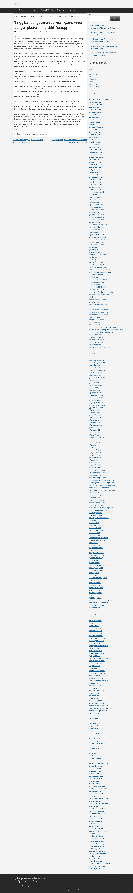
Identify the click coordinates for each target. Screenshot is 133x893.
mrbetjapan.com (95, 748)
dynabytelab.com (96, 112)
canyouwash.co (95, 368)
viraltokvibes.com (96, 678)
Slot (31, 10)
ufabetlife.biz (94, 435)
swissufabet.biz (95, 423)
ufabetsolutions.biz (96, 438)
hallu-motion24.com (97, 818)
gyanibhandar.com (96, 408)
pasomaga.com (95, 598)
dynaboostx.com (95, 177)
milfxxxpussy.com (96, 568)
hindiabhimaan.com (96, 856)
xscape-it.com (94, 498)
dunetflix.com (94, 563)
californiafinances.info (97, 788)
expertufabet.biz (95, 415)
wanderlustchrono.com (98, 237)
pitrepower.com (95, 833)
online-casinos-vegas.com (99, 844)
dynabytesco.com (96, 205)
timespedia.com (95, 728)
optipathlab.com (95, 109)
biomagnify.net (95, 608)
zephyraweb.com (96, 144)
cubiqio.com (94, 212)
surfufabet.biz (94, 443)
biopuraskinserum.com (98, 786)
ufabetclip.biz (94, 413)
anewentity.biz (94, 751)
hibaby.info (93, 297)
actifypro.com (94, 175)
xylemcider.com (95, 590)
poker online (94, 87)
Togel (59, 10)
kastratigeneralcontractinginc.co (101, 483)
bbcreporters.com (96, 475)
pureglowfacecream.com (99, 743)
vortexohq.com (95, 222)
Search (91, 15)
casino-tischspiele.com (98, 711)
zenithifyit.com (94, 139)
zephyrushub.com (96, 107)
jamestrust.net (94, 716)
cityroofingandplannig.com (99, 510)
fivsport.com (94, 550)
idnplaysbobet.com (96, 285)
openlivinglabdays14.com (99, 488)
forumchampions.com (97, 638)
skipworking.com (95, 721)
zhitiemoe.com (95, 583)
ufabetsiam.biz (94, 420)
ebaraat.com (94, 388)
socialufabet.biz (95, 440)
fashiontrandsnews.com (98, 473)
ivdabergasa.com (95, 513)
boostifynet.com (95, 162)
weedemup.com (95, 302)
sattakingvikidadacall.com (99, 287)
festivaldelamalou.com (98, 643)
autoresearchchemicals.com (100, 864)
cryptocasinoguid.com (97, 478)
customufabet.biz (96, 450)
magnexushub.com (96, 395)
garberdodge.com (96, 648)
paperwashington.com (97, 300)
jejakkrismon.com (95, 731)
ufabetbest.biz (94, 445)
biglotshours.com (96, 400)
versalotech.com (95, 195)
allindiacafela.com (96, 826)
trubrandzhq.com (95, 159)
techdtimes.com (95, 373)
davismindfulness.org (97, 340)
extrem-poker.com (96, 530)
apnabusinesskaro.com (98, 866)
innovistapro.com (95, 182)
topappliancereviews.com (99, 851)
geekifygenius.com (96, 250)
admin (41, 31)
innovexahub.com (96, 124)
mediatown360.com (97, 836)
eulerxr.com (93, 247)
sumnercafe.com (95, 560)
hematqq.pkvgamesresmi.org (31, 886)
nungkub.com (94, 585)
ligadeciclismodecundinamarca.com (103, 327)
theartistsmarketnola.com (99, 803)
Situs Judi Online (69, 10)
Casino (36, 10)
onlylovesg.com (95, 277)
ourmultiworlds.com (97, 628)
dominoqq (93, 82)
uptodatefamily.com (97, 570)
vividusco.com (94, 134)
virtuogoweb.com (96, 398)
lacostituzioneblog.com (98, 578)
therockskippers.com (97, 821)
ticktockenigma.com (97, 245)
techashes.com (95, 365)
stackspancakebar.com (98, 808)
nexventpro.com (95, 165)
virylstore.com (94, 666)
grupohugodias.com (97, 540)
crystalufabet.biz (95, 458)
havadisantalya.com (97, 370)
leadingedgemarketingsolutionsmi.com (104, 480)
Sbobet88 (45, 10)
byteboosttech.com (97, 393)
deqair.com (93, 543)
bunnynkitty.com (95, 768)
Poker (53, 10)
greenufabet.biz (95, 428)
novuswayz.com (95, 172)
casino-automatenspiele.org (100, 708)
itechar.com (93, 380)
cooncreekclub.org (96, 631)
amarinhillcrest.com (96, 691)
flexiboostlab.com (96, 185)
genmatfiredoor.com (97, 262)
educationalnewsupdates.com (100, 99)
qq (90, 77)
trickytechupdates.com (98, 854)
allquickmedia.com (96, 738)
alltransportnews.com (97, 470)
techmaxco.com (95, 197)
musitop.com (94, 573)
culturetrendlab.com (97, 240)
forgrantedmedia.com (97, 653)
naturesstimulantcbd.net (98, 603)
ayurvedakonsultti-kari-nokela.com (102, 490)
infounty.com (94, 523)
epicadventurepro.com (98, 225)
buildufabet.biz (95, 468)
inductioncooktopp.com (98, 312)
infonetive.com (95, 781)
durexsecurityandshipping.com (101, 508)
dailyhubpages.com (96, 282)
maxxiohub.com (95, 142)
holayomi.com (94, 325)
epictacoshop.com (96, 783)
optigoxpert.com (95, 170)
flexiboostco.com (96, 102)
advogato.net (94, 696)
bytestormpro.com (96, 235)
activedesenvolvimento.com (100, 280)
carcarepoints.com (96, 535)
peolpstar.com (94, 656)
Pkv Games (23, 10)
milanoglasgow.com (97, 813)
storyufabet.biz (95, 453)
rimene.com (93, 796)
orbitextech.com (95, 252)
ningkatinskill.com (96, 548)
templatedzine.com (96, 553)
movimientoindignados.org (99, 565)
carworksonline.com (97, 661)
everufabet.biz (94, 463)
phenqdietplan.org (96, 558)
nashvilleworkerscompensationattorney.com (106, 330)
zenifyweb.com (95, 257)
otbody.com (94, 713)
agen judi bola (32, 878)
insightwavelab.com (97, 227)
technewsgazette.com (98, 741)
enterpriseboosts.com (97, 703)
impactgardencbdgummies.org (101, 600)
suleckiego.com (95, 869)
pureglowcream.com (97, 758)
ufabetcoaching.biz (96, 337)
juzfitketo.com (94, 595)
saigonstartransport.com (98, 776)
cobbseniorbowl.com (97, 503)
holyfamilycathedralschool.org (101, 332)
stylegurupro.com (96, 207)
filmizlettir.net (94, 626)
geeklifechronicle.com (97, 215)
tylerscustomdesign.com (98, 658)
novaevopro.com (95, 154)
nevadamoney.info (96, 793)
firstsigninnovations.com (98, 646)
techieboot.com (95, 375)
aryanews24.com (95, 495)
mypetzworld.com (96, 520)
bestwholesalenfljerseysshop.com (102, 485)
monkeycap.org (95, 686)
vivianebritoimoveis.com (98, 681)
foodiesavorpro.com (97, 220)
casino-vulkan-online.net (98, 831)
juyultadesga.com (96, 515)
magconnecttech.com (97, 255)
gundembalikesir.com (97, 378)
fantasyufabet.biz (96, 418)
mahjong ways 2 (39, 882)
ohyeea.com (94, 580)
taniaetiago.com (95, 593)
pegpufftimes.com (96, 633)
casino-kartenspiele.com (98, 706)
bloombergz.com (96, 701)
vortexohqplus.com (96, 187)
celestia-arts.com (96, 636)
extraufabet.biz (95, 433)
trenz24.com (94, 718)
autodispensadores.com (98, 310)
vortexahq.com (95, 137)
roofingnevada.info (96, 317)
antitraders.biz (94, 493)
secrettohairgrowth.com (98, 763)
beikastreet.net (94, 623)
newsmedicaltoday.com (98, 315)
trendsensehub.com (96, 242)
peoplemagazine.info (97, 363)
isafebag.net (94, 698)
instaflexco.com (95, 180)
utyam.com (93, 575)
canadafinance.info (96, 791)
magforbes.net (94, 683)
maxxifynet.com (95, 122)
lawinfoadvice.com (96, 555)
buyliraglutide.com (96, 403)
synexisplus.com (95, 117)
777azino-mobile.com (97, 500)
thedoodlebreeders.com (98, 538)
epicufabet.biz (94, 455)
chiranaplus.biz (94, 806)
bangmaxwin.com (96, 778)
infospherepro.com (96, 217)
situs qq (17, 880)
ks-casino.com (94, 533)
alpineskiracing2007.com (98, 828)
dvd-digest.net (94, 801)
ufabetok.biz (94, 460)
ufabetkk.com (94, 736)
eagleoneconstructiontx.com (100, 272)
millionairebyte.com (96, 342)
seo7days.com (94, 756)
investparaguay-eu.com (98, 525)
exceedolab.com (95, 200)
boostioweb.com (95, 104)
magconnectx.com (96, 320)
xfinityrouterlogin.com (97, 846)
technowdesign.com (97, 505)
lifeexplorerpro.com (96, 230)
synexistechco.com (96, 129)
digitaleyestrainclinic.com (98, 839)
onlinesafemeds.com (97, 405)
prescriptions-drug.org (97, 673)
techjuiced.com (95, 390)
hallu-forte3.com (95, 816)
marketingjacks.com (97, 849)
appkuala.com (94, 753)
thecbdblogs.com (96, 861)
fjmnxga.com (94, 773)
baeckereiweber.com (97, 360)
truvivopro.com (95, 132)
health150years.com (97, 671)
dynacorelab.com (96, 127)
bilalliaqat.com (94, 307)
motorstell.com (95, 668)
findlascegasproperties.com (99, 265)
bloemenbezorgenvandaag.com (101, 761)
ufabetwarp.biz (95, 410)
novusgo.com (94, 232)
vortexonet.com (95, 119)
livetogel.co (93, 260)
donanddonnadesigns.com (99, 270)
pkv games (43, 134)
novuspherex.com (96, 152)
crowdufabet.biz (95, 465)
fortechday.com (95, 345)
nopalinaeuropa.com (97, 605)
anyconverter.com (96, 726)
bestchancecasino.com (98, 305)
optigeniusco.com (96, 149)
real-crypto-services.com (99, 518)
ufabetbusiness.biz (96, 425)
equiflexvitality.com (96, 275)
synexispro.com (95, 322)
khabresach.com (95, 859)
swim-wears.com (95, 651)
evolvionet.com (95, 114)
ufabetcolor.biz (95, 430)
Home (15, 10)
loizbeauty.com (95, 723)
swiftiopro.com (95, 190)
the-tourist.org (94, 693)
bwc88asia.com (95, 528)
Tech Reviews (113, 890)
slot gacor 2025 (22, 878)
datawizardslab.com (97, 210)
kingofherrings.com (96, 746)
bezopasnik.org (95, 771)
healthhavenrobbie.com (98, 267)
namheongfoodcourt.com (99, 811)
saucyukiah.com (95, 621)
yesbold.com (94, 383)
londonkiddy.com (95, 335)
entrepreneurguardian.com (99, 295)
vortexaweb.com (95, 147)
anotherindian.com (96, 588)
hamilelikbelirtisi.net (96, 192)
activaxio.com (94, 202)
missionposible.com (96, 841)
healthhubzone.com (97, 385)
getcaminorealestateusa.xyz (100, 347)
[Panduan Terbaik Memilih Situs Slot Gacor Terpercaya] (15, 5)
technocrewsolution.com (98, 676)
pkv (90, 69)
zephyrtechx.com (96, 167)
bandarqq (93, 74)
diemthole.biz (94, 733)
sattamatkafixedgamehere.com (101, 292)
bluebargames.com (96, 641)
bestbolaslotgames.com (98, 290)
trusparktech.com (96, 157)
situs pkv (92, 72)
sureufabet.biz (94, 448)
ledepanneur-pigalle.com (98, 798)
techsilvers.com (95, 545)
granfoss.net (94, 823)
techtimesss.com (95, 663)
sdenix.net (93, 688)
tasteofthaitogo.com (97, 766)
